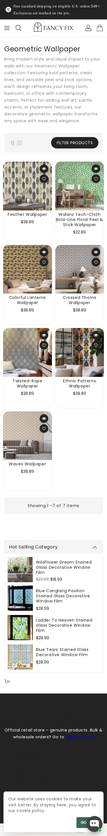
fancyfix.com (80, 737)
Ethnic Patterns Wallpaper (79, 383)
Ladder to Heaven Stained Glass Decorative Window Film (64, 625)
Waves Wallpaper (27, 464)
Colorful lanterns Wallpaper (27, 300)
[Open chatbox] (94, 824)
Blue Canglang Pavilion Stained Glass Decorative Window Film (63, 596)
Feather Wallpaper (27, 214)
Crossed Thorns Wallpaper (79, 300)
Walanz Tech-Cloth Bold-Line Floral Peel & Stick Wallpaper (79, 219)
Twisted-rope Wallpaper (27, 383)
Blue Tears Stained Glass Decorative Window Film (62, 652)
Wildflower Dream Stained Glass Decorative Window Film (64, 567)
